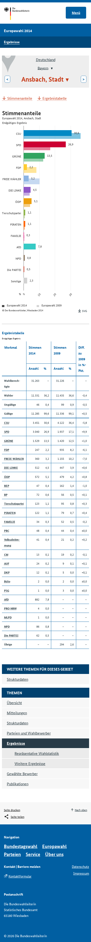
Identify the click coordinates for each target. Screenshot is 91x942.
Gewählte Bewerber (22, 773)
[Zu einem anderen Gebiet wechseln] (51, 68)
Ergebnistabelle (54, 98)
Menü (76, 12)
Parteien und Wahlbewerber (29, 733)
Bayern (43, 67)
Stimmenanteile (19, 98)
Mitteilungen (17, 712)
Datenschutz (80, 866)
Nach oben (81, 809)
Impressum (81, 873)
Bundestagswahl (20, 846)
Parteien (12, 854)
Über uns (54, 854)
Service (33, 854)
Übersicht (14, 702)
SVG (84, 310)
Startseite (21, 14)
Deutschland (45, 59)
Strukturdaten (17, 722)
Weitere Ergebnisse (30, 763)
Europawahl (54, 846)
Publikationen (17, 783)
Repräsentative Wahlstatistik (37, 753)
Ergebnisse (12, 41)
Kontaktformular (20, 876)
